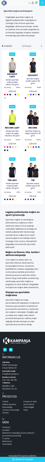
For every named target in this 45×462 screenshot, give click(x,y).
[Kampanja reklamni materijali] (8, 2)
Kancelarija (7, 407)
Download (6, 444)
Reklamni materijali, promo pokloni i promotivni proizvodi (18, 434)
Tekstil (5, 401)
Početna (6, 427)
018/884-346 (8, 386)
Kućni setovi (28, 404)
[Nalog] (33, 3)
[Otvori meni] (43, 3)
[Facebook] (5, 349)
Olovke (5, 412)
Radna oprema (9, 404)
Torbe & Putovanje (10, 410)
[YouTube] (11, 349)
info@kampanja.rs (10, 374)
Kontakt (6, 430)
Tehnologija (28, 407)
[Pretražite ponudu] (29, 3)
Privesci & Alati (30, 401)
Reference (7, 441)
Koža (25, 410)
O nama (6, 438)
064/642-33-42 (9, 389)
